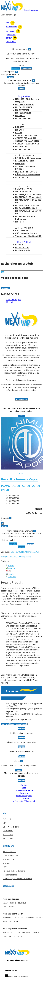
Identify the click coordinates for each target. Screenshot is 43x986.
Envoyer (30, 544)
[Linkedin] (10, 568)
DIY (4, 823)
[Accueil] (17, 954)
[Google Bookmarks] (10, 574)
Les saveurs (8, 830)
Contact (23, 785)
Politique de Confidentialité (14, 871)
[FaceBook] (11, 576)
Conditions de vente (24, 790)
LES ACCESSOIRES (23, 118)
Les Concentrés (22, 250)
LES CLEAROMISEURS (24, 104)
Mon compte (8, 859)
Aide (24, 787)
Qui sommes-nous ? (11, 855)
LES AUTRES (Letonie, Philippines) (25, 217)
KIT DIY (18, 132)
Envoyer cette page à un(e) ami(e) (16, 556)
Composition (12, 691)
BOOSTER (19, 127)
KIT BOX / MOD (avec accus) (28, 158)
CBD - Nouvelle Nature (26, 233)
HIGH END (19, 163)
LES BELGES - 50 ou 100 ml (27, 205)
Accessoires (8, 834)
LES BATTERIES (22, 110)
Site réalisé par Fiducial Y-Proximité (17, 878)
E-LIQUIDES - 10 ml (23, 188)
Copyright (23, 793)
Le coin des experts (11, 826)
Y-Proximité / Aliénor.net (24, 801)
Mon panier (8, 863)
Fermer (21, 547)
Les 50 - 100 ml (22, 247)
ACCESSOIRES (21, 177)
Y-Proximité (24, 798)
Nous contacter (9, 851)
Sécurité (9, 302)
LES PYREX (20, 115)
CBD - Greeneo (22, 230)
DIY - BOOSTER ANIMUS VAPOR (25, 552)
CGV (4, 867)
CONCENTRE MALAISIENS (27, 141)
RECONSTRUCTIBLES (24, 160)
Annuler (13, 544)
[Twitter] (10, 565)
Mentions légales (13, 299)
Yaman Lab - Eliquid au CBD (28, 236)
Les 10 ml (19, 244)
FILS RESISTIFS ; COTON (26, 171)
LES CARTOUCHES (23, 107)
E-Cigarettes (8, 819)
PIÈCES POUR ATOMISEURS (27, 174)
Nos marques (8, 838)
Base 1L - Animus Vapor (19, 479)
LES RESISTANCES (23, 112)
